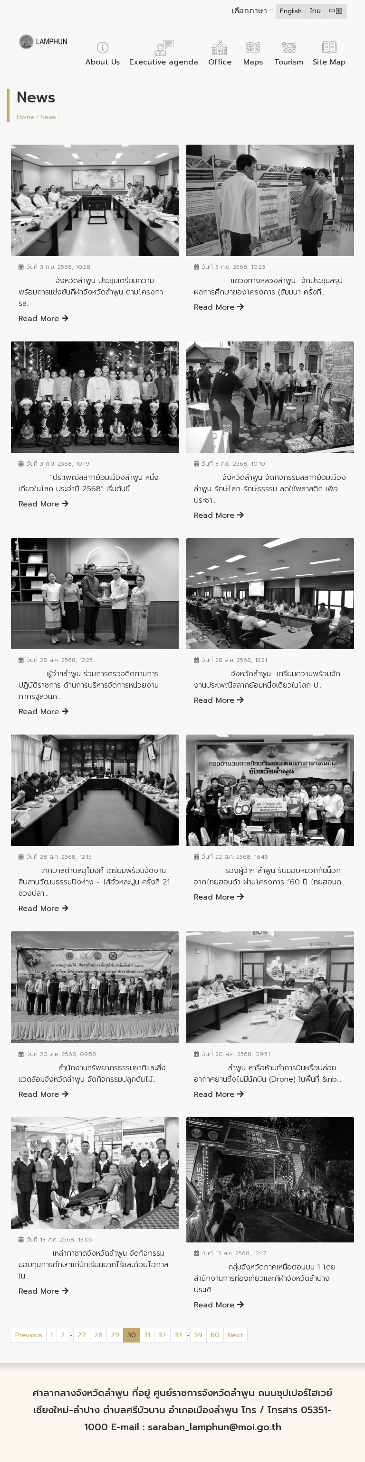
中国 (335, 11)
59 (198, 1335)
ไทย (315, 11)
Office (219, 62)
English (291, 11)
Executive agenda (163, 62)
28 (98, 1335)
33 (178, 1335)
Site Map (329, 62)
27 (81, 1335)
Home (25, 116)
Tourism (288, 62)
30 (133, 1335)
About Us (102, 62)
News (48, 116)
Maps (253, 62)
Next (235, 1335)
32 (162, 1335)
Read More (40, 318)
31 (147, 1335)
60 (215, 1335)
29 (115, 1335)
